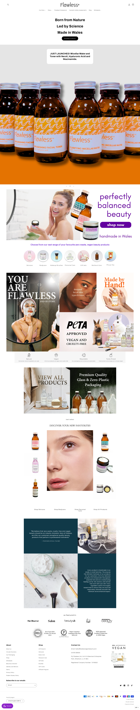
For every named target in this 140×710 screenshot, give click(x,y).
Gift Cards (42, 666)
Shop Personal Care (80, 510)
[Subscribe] (35, 685)
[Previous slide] (66, 186)
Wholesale (9, 660)
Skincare (41, 652)
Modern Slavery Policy (12, 675)
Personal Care (43, 657)
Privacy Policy (10, 672)
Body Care (42, 654)
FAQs (7, 657)
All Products (42, 649)
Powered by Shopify (129, 704)
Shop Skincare (39, 509)
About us (8, 649)
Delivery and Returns (12, 666)
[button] (8, 4)
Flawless (132, 699)
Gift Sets (41, 660)
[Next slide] (73, 186)
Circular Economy (11, 652)
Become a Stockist (11, 663)
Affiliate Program (44, 669)
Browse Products (70, 38)
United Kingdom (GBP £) (14, 700)
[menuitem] (42, 10)
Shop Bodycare (60, 509)
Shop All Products (100, 509)
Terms (8, 669)
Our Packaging (10, 654)
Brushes (41, 663)
